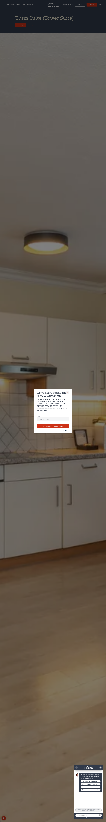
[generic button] (67, 392)
